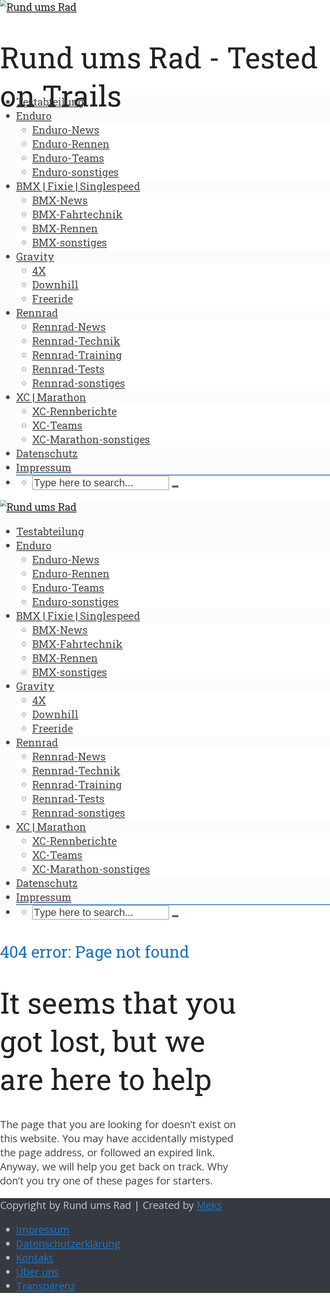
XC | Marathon (51, 397)
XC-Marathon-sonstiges (91, 439)
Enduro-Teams (68, 158)
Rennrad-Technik (76, 341)
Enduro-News (65, 130)
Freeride (52, 298)
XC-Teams (57, 425)
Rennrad (37, 313)
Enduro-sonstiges (75, 172)
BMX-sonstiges (69, 242)
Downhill (55, 284)
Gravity (35, 256)
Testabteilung (50, 102)
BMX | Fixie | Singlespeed (78, 186)
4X (39, 270)
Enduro (34, 116)
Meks (209, 1205)
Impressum (43, 467)
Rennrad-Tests (68, 369)
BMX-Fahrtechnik (77, 214)
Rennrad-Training (77, 355)
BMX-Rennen (65, 228)
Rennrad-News (69, 327)
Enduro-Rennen (70, 144)
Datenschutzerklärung (68, 1244)
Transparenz (45, 1286)
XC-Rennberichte (74, 411)
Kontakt (34, 1258)
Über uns (37, 1272)
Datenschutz (47, 453)
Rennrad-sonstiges (78, 383)
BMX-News (60, 200)
